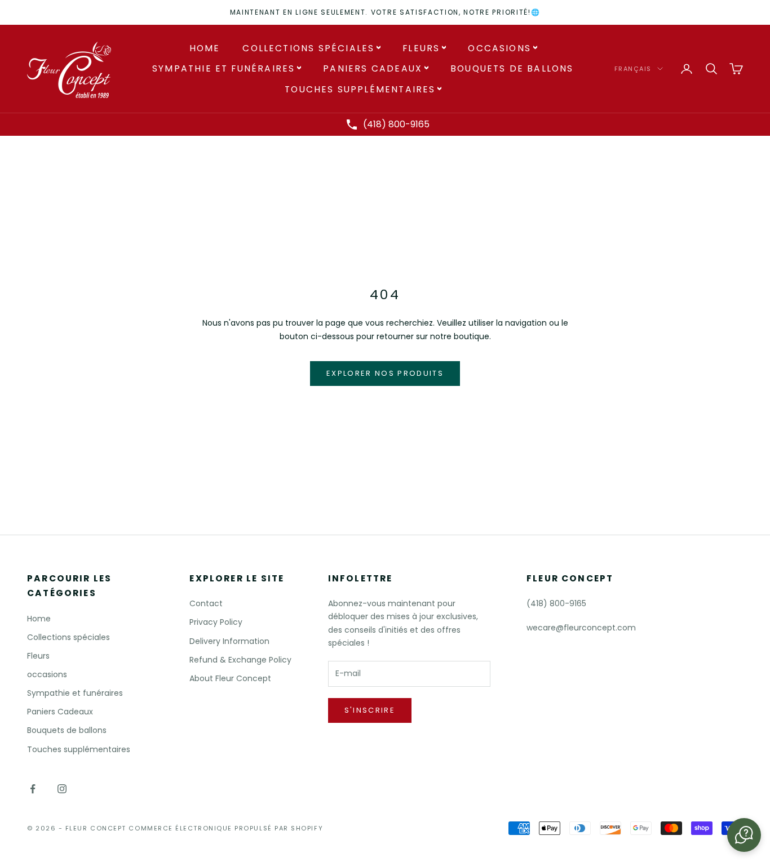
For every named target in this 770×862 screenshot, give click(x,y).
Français (633, 68)
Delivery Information (229, 641)
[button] (744, 835)
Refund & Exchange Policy (240, 659)
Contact (206, 603)
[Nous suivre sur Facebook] (32, 788)
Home (204, 48)
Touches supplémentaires (360, 89)
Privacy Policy (215, 622)
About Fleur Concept (230, 678)
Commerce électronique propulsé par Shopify (226, 828)
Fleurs (421, 48)
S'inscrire (369, 710)
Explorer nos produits (385, 373)
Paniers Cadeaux (372, 68)
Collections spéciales (308, 48)
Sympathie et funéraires (223, 68)
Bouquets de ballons (512, 68)
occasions (499, 48)
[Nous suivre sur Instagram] (62, 788)
